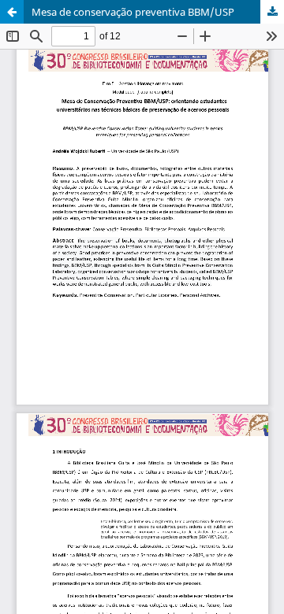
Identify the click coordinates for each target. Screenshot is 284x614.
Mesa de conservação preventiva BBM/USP (133, 12)
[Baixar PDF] (272, 12)
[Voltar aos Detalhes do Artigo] (12, 12)
